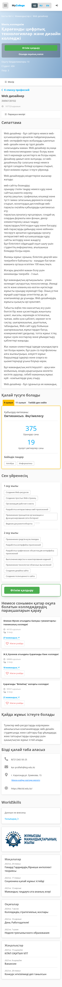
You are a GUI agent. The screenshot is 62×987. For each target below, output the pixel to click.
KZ (34, 5)
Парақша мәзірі (16, 114)
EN (47, 5)
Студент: (8, 66)
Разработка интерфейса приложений (23, 544)
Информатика (25, 463)
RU (41, 5)
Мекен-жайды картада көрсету (25, 780)
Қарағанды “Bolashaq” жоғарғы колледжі (26, 684)
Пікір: (5, 70)
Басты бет (7, 16)
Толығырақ (11, 818)
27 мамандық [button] (10, 637)
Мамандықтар (22, 16)
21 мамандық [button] (10, 697)
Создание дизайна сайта (17, 570)
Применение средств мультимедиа (22, 539)
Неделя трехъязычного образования (27, 932)
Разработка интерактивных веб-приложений (27, 509)
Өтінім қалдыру (31, 47)
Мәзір (10, 81)
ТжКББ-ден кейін (37, 402)
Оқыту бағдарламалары (15, 61)
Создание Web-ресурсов (17, 492)
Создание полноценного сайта (20, 576)
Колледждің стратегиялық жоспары (26, 912)
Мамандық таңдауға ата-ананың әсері (28, 891)
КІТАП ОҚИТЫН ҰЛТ (16, 953)
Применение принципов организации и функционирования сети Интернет (24, 516)
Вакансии (10, 963)
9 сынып (8, 402)
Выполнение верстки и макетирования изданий (28, 559)
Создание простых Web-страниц (21, 498)
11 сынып (20, 402)
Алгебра (10, 463)
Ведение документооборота (19, 523)
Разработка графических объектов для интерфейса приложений (30, 552)
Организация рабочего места (20, 503)
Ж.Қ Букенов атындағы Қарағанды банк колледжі (31, 654)
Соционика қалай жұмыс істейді (24, 881)
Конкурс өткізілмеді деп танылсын (25, 974)
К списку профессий (16, 90)
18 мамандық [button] (10, 667)
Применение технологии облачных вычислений (28, 564)
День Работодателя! (17, 922)
